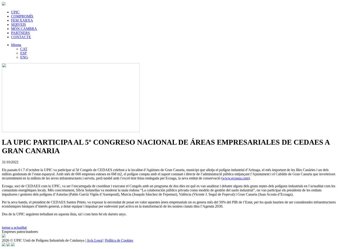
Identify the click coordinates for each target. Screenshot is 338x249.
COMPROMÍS (22, 16)
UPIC (15, 12)
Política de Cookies (119, 240)
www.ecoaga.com (235, 178)
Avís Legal (95, 240)
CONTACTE (21, 37)
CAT (23, 49)
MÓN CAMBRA (24, 29)
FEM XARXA (22, 20)
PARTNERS (20, 33)
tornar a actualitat (14, 227)
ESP (23, 53)
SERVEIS (18, 24)
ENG (24, 57)
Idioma (16, 45)
